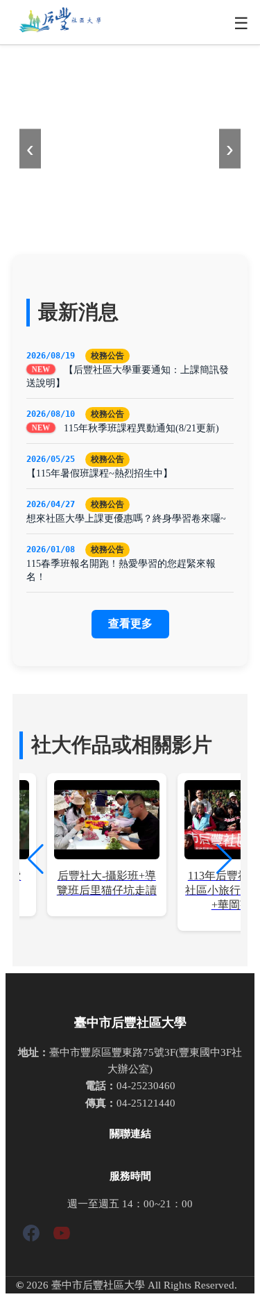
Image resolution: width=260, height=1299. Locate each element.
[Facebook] (31, 1235)
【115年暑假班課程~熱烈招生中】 (99, 473)
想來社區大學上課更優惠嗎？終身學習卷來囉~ (126, 518)
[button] (224, 859)
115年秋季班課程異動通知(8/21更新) (141, 427)
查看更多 (130, 623)
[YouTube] (61, 1235)
